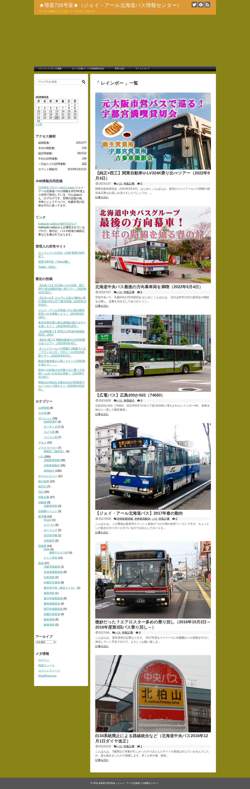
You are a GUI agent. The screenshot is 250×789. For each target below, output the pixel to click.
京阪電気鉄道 (52, 566)
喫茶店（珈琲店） (54, 451)
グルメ (42, 442)
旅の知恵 (43, 481)
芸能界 (42, 546)
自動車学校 (50, 506)
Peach (48, 520)
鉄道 (41, 563)
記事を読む (102, 197)
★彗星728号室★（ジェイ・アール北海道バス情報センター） (110, 5)
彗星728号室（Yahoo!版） (54, 261)
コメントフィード (49, 670)
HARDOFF (50, 421)
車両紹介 (129, 400)
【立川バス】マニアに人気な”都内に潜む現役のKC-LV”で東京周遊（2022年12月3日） (62, 301)
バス (119, 183)
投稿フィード (46, 665)
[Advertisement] (125, 40)
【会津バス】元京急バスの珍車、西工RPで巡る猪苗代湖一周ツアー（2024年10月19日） (62, 289)
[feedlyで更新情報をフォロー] (201, 6)
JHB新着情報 (125, 518)
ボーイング (50, 530)
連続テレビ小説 (58, 552)
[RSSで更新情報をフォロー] (207, 6)
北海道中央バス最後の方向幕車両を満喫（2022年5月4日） (149, 286)
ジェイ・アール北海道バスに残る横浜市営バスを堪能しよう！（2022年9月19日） (61, 314)
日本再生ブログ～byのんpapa (56, 187)
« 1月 (39, 124)
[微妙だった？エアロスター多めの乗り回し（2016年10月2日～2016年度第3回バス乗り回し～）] (153, 617)
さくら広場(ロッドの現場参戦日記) (88, 68)
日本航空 (49, 540)
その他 (42, 413)
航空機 (42, 516)
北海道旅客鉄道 (53, 572)
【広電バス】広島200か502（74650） (130, 395)
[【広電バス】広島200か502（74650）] (153, 390)
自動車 (42, 502)
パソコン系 (50, 437)
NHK (47, 549)
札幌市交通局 (52, 582)
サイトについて (142, 68)
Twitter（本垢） (47, 267)
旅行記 (42, 486)
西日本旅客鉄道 (53, 608)
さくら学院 (50, 557)
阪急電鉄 (49, 619)
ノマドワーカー (47, 447)
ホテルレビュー (47, 476)
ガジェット (45, 418)
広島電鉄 (49, 577)
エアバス (49, 524)
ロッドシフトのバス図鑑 (50, 68)
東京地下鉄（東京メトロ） (60, 587)
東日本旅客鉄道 (53, 598)
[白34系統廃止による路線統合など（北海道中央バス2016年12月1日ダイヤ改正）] (153, 731)
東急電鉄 (49, 593)
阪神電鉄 (49, 624)
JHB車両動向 (142, 518)
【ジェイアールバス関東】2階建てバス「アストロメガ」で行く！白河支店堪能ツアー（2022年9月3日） (62, 352)
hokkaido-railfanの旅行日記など (57, 223)
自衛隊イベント (47, 511)
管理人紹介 (120, 68)
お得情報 (43, 407)
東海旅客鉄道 (52, 603)
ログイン (43, 660)
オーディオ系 (52, 426)
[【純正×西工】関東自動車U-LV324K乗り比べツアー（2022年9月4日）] (153, 168)
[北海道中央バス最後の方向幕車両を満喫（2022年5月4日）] (153, 282)
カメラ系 (49, 432)
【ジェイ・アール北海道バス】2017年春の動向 (139, 513)
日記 (41, 491)
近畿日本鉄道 (52, 614)
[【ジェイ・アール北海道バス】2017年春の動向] (153, 508)
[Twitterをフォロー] (194, 6)
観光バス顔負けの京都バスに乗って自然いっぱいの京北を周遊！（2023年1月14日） (61, 373)
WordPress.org (47, 675)
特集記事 (129, 183)
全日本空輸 (50, 535)
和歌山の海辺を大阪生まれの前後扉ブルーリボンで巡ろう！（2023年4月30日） (61, 386)
